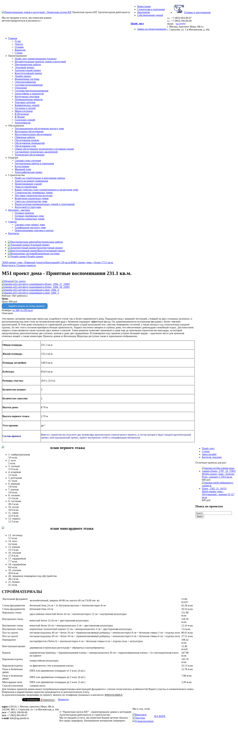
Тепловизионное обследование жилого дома (39, 128)
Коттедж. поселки (212, 457)
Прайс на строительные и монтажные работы (40, 178)
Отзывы (19, 47)
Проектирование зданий (28, 183)
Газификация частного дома (30, 227)
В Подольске (22, 114)
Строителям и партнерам (151, 9)
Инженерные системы (27, 79)
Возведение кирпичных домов (32, 198)
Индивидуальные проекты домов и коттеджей (40, 61)
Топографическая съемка (28, 172)
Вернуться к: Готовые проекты (19, 265)
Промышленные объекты (29, 99)
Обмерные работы (25, 137)
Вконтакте (141, 714)
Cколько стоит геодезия (28, 160)
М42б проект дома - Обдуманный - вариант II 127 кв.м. (218, 494)
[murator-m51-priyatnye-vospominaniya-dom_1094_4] (30, 290)
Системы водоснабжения (29, 84)
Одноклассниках (144, 721)
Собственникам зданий (150, 15)
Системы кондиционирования (31, 90)
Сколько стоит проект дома (30, 224)
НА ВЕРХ (159, 716)
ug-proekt (180, 23)
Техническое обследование (30, 154)
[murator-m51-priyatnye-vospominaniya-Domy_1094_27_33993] (36, 284)
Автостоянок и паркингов (29, 93)
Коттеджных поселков (27, 96)
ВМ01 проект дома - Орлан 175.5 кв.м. (92, 262)
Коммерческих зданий (27, 105)
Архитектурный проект (28, 70)
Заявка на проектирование (151, 29)
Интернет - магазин (19, 210)
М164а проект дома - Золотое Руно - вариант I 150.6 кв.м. (218, 475)
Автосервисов (22, 122)
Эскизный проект (24, 67)
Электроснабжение (25, 82)
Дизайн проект (23, 76)
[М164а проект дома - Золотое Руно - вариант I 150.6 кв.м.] (219, 471)
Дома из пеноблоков (26, 186)
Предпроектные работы (28, 64)
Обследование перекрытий (30, 143)
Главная (12, 38)
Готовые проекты (24, 213)
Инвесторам (144, 6)
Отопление (21, 87)
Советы (12, 221)
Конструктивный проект (28, 73)
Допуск (19, 44)
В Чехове (20, 116)
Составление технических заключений (36, 151)
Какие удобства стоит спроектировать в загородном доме (46, 189)
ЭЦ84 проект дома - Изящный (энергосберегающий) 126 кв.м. (36, 262)
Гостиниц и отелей (25, 108)
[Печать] (7, 281)
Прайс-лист (208, 448)
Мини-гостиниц (24, 111)
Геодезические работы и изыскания (34, 163)
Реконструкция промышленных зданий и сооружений (45, 204)
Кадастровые (22, 166)
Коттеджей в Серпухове (28, 207)
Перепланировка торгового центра (34, 230)
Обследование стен (25, 146)
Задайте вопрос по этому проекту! (26, 306)
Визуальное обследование (29, 131)
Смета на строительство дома (31, 201)
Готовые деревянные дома (29, 215)
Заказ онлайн (209, 454)
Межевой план (23, 169)
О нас (18, 41)
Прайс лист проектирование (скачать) (36, 58)
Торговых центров (25, 102)
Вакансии (20, 50)
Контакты (13, 233)
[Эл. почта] (18, 281)
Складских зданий (25, 119)
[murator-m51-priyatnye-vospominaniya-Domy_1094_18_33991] (36, 287)
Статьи (19, 52)
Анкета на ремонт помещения (31, 181)
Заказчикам (143, 12)
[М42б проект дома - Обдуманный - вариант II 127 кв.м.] (219, 488)
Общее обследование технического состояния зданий (44, 148)
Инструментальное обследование (33, 134)
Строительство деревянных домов (34, 192)
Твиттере (140, 717)
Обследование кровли (27, 140)
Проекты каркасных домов (30, 218)
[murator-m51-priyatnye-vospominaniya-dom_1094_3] (30, 292)
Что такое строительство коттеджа (33, 195)
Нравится (63, 699)
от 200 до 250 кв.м (22, 310)
